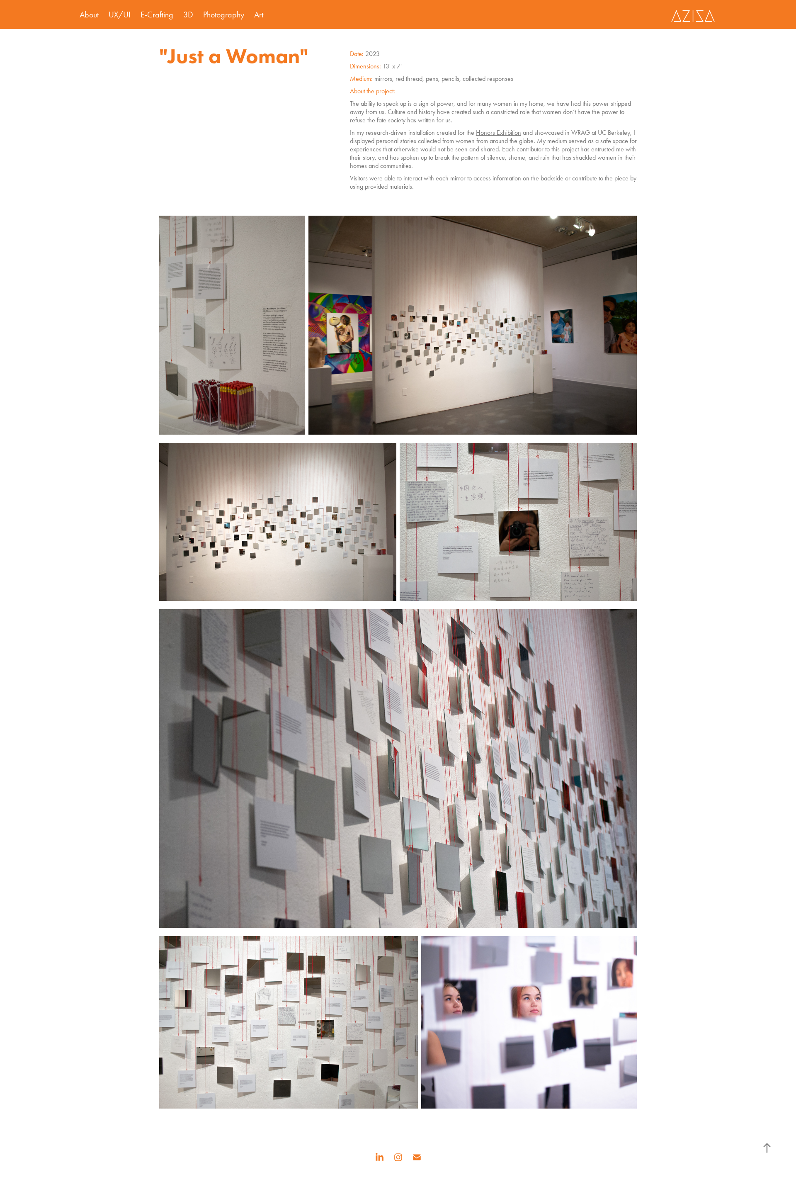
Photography (223, 14)
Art (258, 14)
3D (188, 14)
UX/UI (120, 14)
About (89, 14)
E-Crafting (157, 14)
